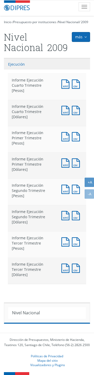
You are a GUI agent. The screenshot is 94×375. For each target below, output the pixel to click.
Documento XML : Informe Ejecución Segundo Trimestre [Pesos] (66, 189)
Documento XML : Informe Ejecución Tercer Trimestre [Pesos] (66, 241)
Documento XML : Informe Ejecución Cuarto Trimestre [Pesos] (66, 83)
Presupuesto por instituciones (34, 22)
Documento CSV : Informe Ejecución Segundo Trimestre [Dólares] (77, 215)
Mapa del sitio (47, 360)
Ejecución (16, 64)
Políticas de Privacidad (47, 356)
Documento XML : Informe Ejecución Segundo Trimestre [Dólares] (66, 215)
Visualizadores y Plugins (47, 365)
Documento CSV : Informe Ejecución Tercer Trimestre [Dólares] (77, 267)
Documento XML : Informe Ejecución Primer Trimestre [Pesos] (66, 136)
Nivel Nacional (68, 22)
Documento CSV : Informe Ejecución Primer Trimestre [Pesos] (77, 136)
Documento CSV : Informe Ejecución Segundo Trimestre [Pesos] (77, 189)
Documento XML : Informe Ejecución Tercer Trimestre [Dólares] (66, 267)
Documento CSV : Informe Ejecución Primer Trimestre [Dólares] (77, 162)
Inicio (7, 22)
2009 (84, 22)
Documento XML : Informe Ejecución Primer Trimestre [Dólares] (66, 162)
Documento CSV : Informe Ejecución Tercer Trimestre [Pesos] (77, 241)
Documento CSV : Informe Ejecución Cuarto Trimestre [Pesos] (77, 83)
